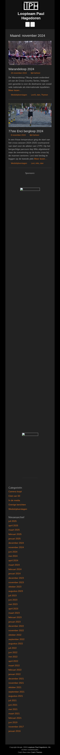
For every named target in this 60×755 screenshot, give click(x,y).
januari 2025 (14, 538)
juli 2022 (12, 648)
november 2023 (16, 582)
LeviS (33, 95)
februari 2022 (15, 670)
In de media (14, 500)
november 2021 (16, 683)
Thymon (44, 95)
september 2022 (16, 639)
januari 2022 (14, 674)
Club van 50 (14, 496)
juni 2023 (12, 600)
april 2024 (13, 560)
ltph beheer (35, 73)
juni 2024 (12, 552)
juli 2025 (12, 521)
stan (38, 95)
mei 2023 (13, 604)
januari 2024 (14, 573)
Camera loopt (15, 491)
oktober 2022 (14, 635)
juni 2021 (12, 705)
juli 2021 (12, 700)
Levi (33, 163)
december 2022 (16, 626)
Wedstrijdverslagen (19, 95)
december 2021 (16, 678)
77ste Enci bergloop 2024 (25, 131)
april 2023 (13, 608)
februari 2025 (15, 534)
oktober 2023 (14, 586)
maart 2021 (14, 713)
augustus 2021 (15, 696)
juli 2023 (12, 595)
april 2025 (13, 525)
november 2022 (16, 630)
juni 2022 (12, 652)
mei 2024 (13, 556)
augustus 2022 (15, 643)
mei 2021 (13, 709)
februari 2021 (15, 718)
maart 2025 (14, 530)
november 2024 (16, 547)
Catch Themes (36, 752)
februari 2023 (15, 617)
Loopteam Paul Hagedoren (31, 16)
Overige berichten (17, 504)
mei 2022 (13, 656)
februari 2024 (15, 569)
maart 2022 (14, 665)
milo (37, 163)
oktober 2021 (14, 687)
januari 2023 (14, 621)
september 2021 (16, 691)
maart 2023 (14, 613)
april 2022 (13, 661)
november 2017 (16, 726)
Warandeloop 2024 (21, 69)
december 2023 (16, 578)
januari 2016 (14, 731)
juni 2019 (12, 722)
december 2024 (16, 543)
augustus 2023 (15, 591)
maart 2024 (14, 565)
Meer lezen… (15, 90)
